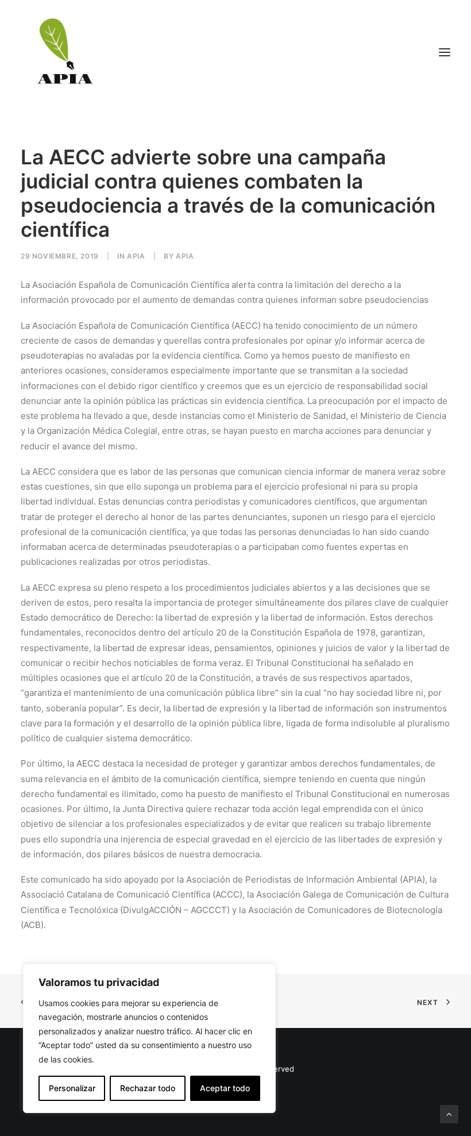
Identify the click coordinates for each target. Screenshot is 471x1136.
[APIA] (64, 52)
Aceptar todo (225, 1088)
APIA (136, 256)
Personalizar (72, 1088)
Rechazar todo (147, 1088)
